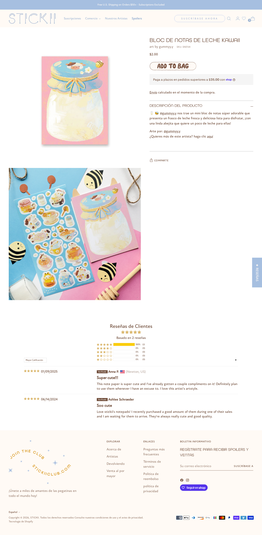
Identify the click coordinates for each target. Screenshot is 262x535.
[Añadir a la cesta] (173, 66)
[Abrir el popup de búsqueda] (228, 18)
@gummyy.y (168, 113)
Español (13, 512)
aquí (210, 136)
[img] (31, 371)
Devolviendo (116, 464)
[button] (104, 344)
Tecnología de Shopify (21, 521)
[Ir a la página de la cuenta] (236, 18)
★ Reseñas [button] (257, 272)
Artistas (112, 456)
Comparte (161, 160)
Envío (153, 92)
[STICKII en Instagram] (188, 479)
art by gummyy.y (161, 47)
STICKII (34, 517)
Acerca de (114, 449)
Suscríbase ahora (199, 18)
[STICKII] (34, 18)
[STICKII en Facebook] (182, 479)
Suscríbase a (243, 466)
